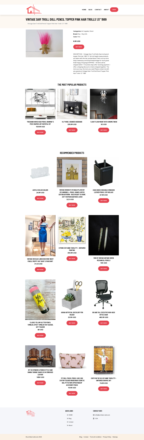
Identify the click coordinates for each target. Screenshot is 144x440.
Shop (114, 9)
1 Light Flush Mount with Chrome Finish (103, 122)
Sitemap (115, 437)
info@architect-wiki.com (110, 2)
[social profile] (33, 2)
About (106, 10)
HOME (84, 10)
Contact (98, 10)
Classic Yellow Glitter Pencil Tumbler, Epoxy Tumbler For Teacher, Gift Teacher (40, 324)
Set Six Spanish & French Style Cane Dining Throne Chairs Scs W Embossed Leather (40, 372)
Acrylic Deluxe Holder (40, 190)
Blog (90, 10)
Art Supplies (85, 31)
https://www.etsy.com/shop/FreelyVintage (86, 60)
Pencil (91, 31)
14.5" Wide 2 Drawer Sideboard (72, 122)
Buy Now (79, 47)
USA (101, 2)
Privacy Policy (107, 437)
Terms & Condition (96, 437)
